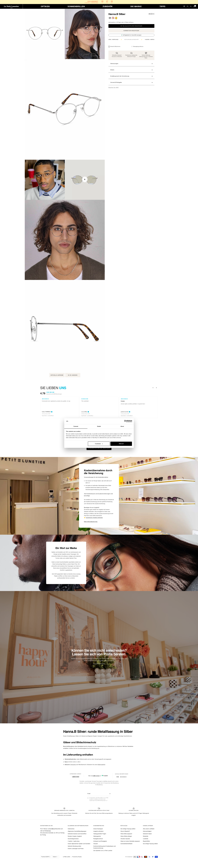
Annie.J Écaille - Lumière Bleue (87, 415)
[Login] (191, 6)
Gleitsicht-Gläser (147, 834)
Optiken (45, 6)
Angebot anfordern (98, 831)
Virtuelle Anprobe (57, 375)
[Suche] (187, 6)
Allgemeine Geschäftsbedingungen (77, 831)
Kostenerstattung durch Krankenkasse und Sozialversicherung (104, 847)
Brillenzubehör (101, 764)
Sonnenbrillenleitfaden (126, 843)
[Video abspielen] (85, 179)
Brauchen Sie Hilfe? (113, 87)
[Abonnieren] (109, 793)
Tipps (162, 6)
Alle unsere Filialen (99, 663)
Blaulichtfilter (146, 841)
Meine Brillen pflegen (126, 836)
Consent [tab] (75, 426)
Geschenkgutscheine (73, 838)
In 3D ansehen (72, 375)
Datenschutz (71, 829)
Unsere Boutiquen (98, 829)
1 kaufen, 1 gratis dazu (74, 841)
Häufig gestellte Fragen (99, 834)
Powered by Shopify (77, 856)
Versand (95, 843)
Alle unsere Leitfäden (148, 829)
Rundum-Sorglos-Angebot (75, 836)
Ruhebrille (145, 836)
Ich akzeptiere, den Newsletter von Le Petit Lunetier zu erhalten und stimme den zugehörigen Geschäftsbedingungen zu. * (98, 799)
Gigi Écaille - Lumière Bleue (48, 415)
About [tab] (122, 426)
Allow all (121, 443)
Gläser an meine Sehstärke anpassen (130, 841)
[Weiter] (156, 387)
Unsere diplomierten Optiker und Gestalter (79, 843)
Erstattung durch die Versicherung (119, 76)
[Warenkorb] (194, 6)
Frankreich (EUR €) (45, 856)
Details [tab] (99, 426)
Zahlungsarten (97, 836)
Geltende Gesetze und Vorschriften (77, 834)
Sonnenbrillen (76, 6)
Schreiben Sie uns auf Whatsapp (99, 448)
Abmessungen (114, 63)
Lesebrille (145, 838)
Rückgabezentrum (98, 838)
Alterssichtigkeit (147, 831)
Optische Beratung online (74, 846)
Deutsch (55, 856)
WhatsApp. (48, 831)
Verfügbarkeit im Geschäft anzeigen (132, 35)
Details (112, 70)
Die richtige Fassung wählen (128, 829)
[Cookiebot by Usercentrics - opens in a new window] (125, 421)
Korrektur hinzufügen (131, 30)
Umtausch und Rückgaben (100, 841)
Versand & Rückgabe (116, 82)
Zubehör (107, 6)
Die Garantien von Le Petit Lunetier (102, 850)
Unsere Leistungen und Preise (76, 848)
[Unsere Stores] (184, 6)
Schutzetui (73, 764)
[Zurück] (153, 387)
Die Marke (136, 6)
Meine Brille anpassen (126, 834)
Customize (98, 443)
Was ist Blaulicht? (125, 831)
